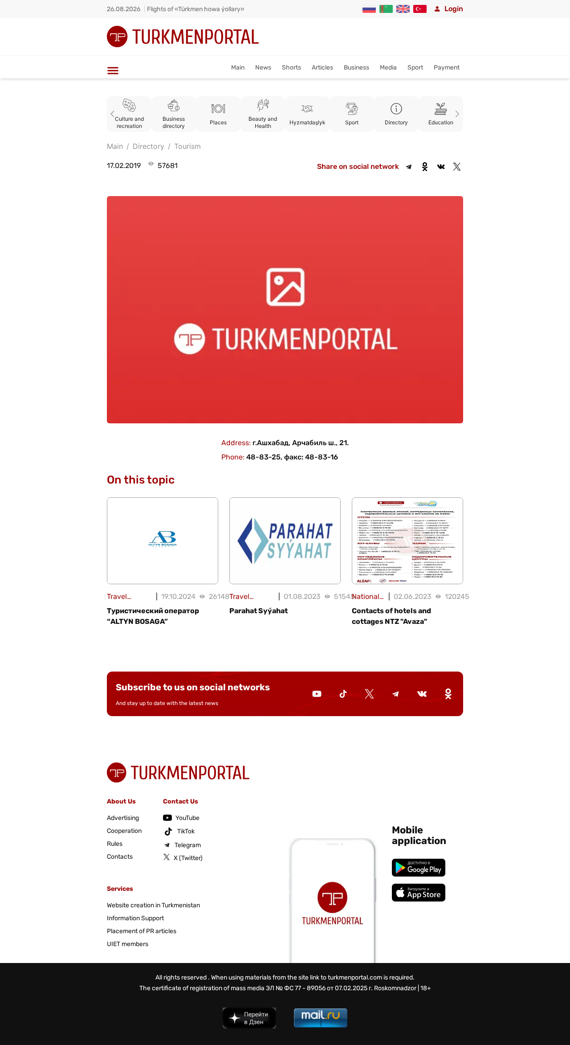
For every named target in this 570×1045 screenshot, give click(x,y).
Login (453, 8)
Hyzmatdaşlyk (307, 122)
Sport (415, 67)
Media (388, 67)
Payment (447, 67)
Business (356, 67)
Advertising (123, 818)
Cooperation (124, 831)
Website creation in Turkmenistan (153, 905)
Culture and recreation (129, 122)
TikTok (186, 831)
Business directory (174, 122)
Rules (114, 844)
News (263, 67)
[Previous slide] (114, 114)
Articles (322, 67)
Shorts (291, 67)
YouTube (187, 818)
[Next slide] (456, 114)
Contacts (120, 857)
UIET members (127, 944)
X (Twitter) (188, 858)
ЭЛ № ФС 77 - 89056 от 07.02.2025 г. (319, 988)
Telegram (188, 845)
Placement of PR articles (141, 931)
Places (218, 122)
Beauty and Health (262, 122)
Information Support (135, 918)
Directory (396, 122)
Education (440, 122)
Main (237, 67)
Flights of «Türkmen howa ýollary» (195, 9)
